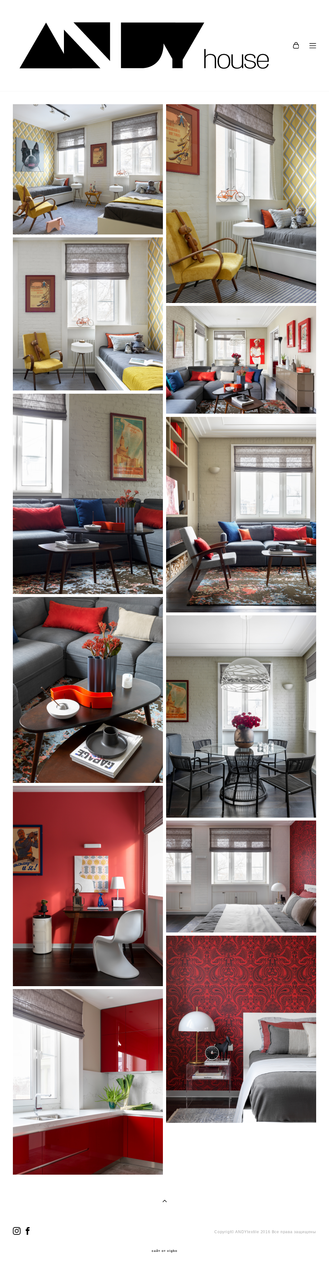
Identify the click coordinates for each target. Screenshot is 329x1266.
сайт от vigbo (164, 1250)
